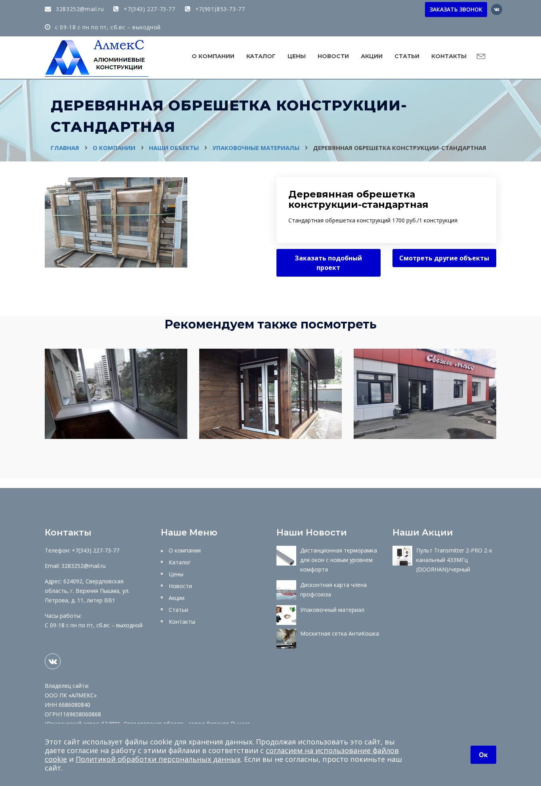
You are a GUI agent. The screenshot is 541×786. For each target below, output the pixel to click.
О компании (213, 56)
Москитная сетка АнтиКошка (339, 633)
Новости (333, 56)
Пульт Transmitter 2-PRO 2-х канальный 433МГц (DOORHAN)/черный (454, 560)
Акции (372, 56)
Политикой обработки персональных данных (158, 759)
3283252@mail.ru (79, 9)
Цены (297, 56)
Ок (483, 754)
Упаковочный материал (332, 609)
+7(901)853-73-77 (219, 9)
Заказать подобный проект (328, 263)
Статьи (406, 56)
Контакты (449, 56)
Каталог (261, 56)
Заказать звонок (456, 9)
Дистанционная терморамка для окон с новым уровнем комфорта (338, 560)
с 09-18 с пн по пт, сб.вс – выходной (107, 27)
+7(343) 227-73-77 (148, 9)
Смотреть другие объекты (444, 258)
